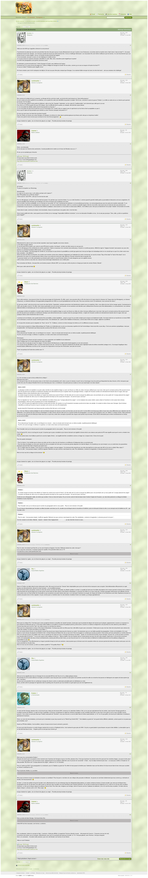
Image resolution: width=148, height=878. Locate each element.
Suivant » (27, 26)
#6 (130, 296)
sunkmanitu (35, 81)
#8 (130, 485)
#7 (130, 374)
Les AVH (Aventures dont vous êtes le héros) (46, 21)
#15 (130, 814)
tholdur (46, 45)
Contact (27, 873)
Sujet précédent (22, 858)
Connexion (32, 17)
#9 (130, 544)
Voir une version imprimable (23, 865)
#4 (130, 183)
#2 (130, 95)
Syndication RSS (81, 873)
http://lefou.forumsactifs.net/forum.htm (27, 161)
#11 (130, 619)
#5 (130, 239)
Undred (33, 130)
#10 (130, 583)
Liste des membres (112, 14)
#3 (130, 143)
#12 (130, 672)
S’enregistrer (39, 17)
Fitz (32, 569)
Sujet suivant (32, 858)
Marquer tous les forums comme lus (67, 873)
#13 (130, 707)
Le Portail (32, 873)
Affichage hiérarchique (124, 29)
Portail (93, 14)
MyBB (20, 875)
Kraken (33, 693)
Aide (130, 14)
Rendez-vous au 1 (20, 21)
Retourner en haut (40, 873)
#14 (130, 753)
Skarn (26, 282)
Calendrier (123, 14)
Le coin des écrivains (30, 21)
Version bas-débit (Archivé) (52, 873)
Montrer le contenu (74, 553)
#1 (130, 45)
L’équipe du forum (20, 873)
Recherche (101, 14)
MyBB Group (31, 875)
